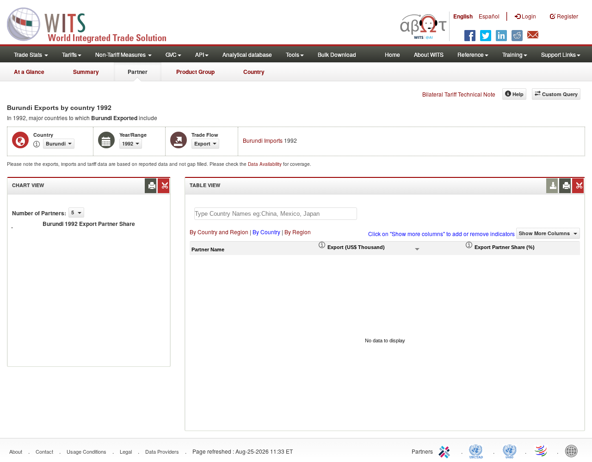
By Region (297, 232)
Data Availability (265, 164)
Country (254, 71)
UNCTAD (478, 450)
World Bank (573, 450)
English (463, 16)
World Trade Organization (541, 450)
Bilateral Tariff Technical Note (458, 94)
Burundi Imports (263, 140)
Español (489, 16)
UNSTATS (509, 450)
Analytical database (247, 54)
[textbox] (275, 213)
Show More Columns (545, 233)
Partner (138, 71)
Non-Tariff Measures (121, 54)
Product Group (195, 71)
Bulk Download (337, 54)
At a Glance (29, 71)
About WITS (429, 54)
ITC (446, 450)
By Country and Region (219, 232)
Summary (86, 71)
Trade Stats (28, 54)
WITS (92, 23)
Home (392, 54)
